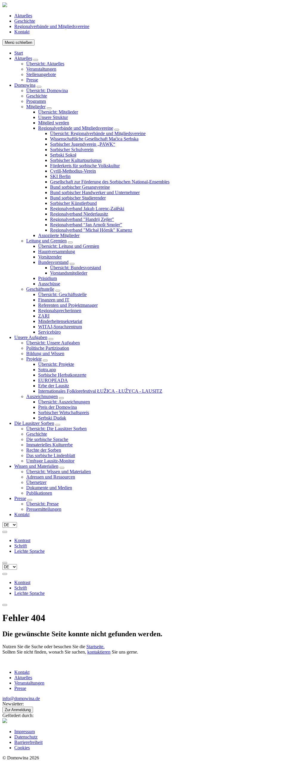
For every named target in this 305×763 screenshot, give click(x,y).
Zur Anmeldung (18, 710)
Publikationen (39, 493)
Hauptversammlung (56, 251)
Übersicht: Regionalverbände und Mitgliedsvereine (98, 133)
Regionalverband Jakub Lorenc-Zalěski (87, 208)
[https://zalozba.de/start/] (4, 721)
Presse (32, 79)
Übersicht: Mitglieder (58, 111)
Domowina (24, 85)
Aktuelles (23, 15)
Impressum (24, 731)
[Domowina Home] (4, 5)
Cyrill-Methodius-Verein (73, 171)
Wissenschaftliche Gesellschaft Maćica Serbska (94, 138)
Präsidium (47, 278)
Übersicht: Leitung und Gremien (68, 246)
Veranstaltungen (41, 69)
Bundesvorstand (53, 262)
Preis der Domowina (57, 407)
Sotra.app (47, 369)
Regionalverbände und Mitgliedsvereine (51, 26)
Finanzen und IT (53, 299)
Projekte (34, 358)
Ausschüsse (49, 283)
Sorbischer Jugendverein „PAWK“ (82, 144)
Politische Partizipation (47, 348)
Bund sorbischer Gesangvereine (80, 187)
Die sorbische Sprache (47, 439)
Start (18, 52)
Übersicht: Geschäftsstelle (62, 294)
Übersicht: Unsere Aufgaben (53, 342)
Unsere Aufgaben (30, 337)
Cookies (22, 747)
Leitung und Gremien (46, 240)
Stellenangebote (41, 74)
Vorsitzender (50, 256)
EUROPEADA (53, 380)
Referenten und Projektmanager (68, 305)
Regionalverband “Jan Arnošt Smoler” (86, 224)
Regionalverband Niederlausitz (79, 213)
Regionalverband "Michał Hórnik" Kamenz (91, 230)
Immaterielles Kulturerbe (49, 444)
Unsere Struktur (53, 117)
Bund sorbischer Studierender (78, 197)
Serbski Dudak (52, 417)
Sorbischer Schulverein (72, 149)
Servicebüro (49, 332)
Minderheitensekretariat (60, 321)
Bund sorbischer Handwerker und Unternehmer (95, 192)
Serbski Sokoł (63, 154)
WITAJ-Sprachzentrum (60, 326)
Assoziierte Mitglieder (59, 235)
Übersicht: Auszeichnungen (64, 401)
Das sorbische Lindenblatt (50, 455)
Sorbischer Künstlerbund (73, 203)
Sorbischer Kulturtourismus (76, 160)
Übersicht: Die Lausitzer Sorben (56, 428)
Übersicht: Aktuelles (45, 63)
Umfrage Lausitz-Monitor (50, 460)
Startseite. (95, 646)
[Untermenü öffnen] (35, 60)
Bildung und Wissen (45, 353)
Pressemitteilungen (43, 509)
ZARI (43, 315)
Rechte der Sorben (43, 450)
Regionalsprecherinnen (59, 310)
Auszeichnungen (42, 396)
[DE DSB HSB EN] (9, 524)
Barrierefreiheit (28, 742)
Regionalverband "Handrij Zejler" (82, 219)
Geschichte (24, 21)
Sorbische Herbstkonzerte (62, 374)
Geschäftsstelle (40, 289)
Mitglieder (36, 106)
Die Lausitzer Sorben (34, 423)
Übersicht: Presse (42, 503)
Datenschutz (26, 736)
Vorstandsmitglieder (68, 273)
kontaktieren (99, 651)
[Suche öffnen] (4, 563)
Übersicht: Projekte (56, 364)
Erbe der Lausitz (53, 385)
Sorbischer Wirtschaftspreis (63, 412)
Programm (36, 101)
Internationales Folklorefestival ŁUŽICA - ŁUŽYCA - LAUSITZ (100, 391)
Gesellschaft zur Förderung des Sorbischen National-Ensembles (109, 181)
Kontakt (21, 31)
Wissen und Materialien (36, 466)
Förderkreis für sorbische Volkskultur (85, 165)
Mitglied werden (53, 122)
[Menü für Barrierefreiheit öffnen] (4, 532)
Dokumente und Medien (49, 487)
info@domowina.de (21, 698)
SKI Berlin (60, 176)
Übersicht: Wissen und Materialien (58, 471)
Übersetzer (36, 482)
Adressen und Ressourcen (50, 476)
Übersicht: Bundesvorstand (75, 267)
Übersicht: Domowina (47, 90)
